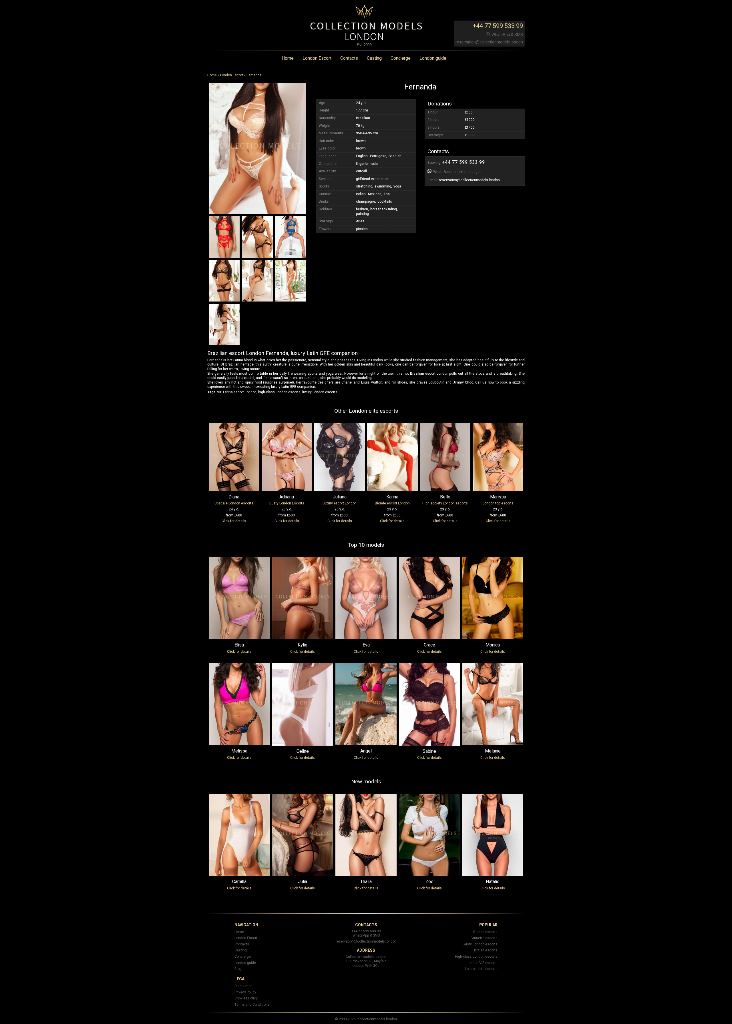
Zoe (429, 881)
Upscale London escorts (233, 503)
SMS (518, 35)
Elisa (239, 645)
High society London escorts (445, 503)
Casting (374, 58)
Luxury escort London (340, 503)
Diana (233, 497)
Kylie (302, 645)
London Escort (317, 58)
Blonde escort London (392, 503)
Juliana (340, 497)
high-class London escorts (279, 392)
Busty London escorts (480, 944)
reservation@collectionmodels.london (489, 42)
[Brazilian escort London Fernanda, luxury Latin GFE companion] (257, 148)
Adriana (286, 497)
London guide (432, 58)
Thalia (366, 881)
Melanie (493, 751)
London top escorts (498, 503)
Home (288, 58)
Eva (366, 645)
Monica (493, 645)
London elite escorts (481, 968)
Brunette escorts (484, 938)
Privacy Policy (245, 992)
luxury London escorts (319, 392)
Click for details (234, 521)
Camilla (239, 881)
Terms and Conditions (252, 1004)
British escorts (486, 950)
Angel (366, 751)
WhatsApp (501, 35)
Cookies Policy (246, 998)
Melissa (239, 751)
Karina (392, 497)
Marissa (498, 497)
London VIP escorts (482, 962)
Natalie (493, 881)
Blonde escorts (485, 932)
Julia (302, 881)
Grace (429, 645)
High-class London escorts (476, 956)
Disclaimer (243, 986)
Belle (445, 497)
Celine (303, 751)
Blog (238, 968)
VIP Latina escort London (236, 392)
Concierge (401, 58)
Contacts (349, 58)
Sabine (429, 751)
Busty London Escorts (286, 503)
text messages (470, 172)
